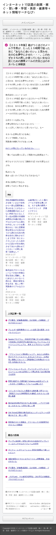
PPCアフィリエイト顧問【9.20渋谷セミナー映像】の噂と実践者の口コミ (16, 506)
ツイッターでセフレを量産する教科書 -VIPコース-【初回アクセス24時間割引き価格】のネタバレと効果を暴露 (28, 393)
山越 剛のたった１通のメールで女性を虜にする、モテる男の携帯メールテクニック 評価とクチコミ (38, 205)
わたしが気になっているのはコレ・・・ (23, 148)
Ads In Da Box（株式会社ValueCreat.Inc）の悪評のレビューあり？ (39, 506)
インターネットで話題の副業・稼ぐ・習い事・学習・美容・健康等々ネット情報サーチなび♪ (27, 8)
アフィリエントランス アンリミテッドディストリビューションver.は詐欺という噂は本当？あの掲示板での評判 (29, 371)
